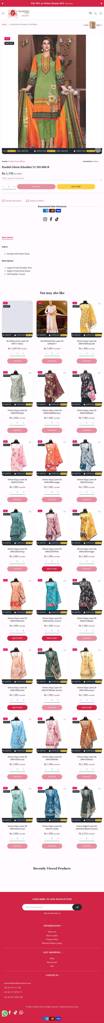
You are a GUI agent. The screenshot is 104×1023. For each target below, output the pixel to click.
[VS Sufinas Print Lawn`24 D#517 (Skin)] (17, 319)
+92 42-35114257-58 (13, 997)
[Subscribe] (77, 907)
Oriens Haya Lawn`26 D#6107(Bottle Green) (52, 688)
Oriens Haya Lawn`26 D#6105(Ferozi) (17, 758)
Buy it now (76, 187)
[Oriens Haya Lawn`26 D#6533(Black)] (86, 388)
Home (4, 24)
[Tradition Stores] (18, 13)
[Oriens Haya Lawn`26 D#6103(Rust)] (86, 734)
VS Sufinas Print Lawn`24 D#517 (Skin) (17, 342)
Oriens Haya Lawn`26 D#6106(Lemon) (86, 688)
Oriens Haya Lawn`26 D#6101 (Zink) (52, 827)
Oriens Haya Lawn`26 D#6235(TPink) (52, 550)
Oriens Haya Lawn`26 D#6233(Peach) (17, 619)
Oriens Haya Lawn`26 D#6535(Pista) (17, 411)
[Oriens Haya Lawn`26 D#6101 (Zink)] (52, 804)
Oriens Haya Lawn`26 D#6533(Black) (86, 411)
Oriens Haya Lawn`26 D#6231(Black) (86, 619)
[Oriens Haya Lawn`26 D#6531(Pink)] (17, 457)
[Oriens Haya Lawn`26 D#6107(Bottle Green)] (52, 665)
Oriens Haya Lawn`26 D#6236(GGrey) (17, 550)
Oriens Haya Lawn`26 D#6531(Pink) (17, 480)
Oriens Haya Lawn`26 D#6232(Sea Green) (52, 619)
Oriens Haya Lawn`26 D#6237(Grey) (86, 480)
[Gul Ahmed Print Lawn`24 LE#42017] (52, 319)
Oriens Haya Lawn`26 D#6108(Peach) (17, 688)
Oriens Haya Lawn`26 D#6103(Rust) (86, 758)
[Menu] (3, 13)
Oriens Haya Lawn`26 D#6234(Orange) (86, 550)
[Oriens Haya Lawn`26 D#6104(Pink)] (52, 734)
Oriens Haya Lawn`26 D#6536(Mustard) (86, 342)
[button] (2, 3)
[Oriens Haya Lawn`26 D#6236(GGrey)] (17, 526)
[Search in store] (100, 13)
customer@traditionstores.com (17, 983)
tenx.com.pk (73, 1007)
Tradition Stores (38, 1007)
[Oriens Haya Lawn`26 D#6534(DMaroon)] (52, 388)
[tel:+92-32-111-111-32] (95, 13)
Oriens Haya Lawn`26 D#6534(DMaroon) (52, 411)
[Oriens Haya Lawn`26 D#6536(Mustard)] (86, 319)
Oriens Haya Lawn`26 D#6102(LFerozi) (17, 827)
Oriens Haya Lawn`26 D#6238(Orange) (52, 480)
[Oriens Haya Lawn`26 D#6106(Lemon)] (86, 665)
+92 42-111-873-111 (13, 992)
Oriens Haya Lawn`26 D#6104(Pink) (52, 758)
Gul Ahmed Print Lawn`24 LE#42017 (51, 342)
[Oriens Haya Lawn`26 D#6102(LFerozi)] (17, 804)
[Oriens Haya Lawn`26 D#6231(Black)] (86, 596)
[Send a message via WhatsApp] (4, 1013)
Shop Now (69, 3)
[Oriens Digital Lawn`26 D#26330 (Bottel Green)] (86, 804)
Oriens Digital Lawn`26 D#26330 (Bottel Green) (87, 827)
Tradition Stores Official (16, 161)
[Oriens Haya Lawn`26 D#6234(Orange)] (86, 526)
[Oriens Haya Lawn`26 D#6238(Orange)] (52, 457)
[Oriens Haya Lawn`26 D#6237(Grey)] (86, 457)
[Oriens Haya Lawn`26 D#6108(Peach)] (17, 665)
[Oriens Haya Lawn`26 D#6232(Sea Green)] (52, 596)
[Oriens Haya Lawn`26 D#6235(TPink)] (52, 526)
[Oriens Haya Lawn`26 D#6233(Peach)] (17, 596)
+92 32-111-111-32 (12, 987)
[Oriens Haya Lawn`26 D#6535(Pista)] (17, 388)
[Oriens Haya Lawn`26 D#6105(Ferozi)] (17, 734)
